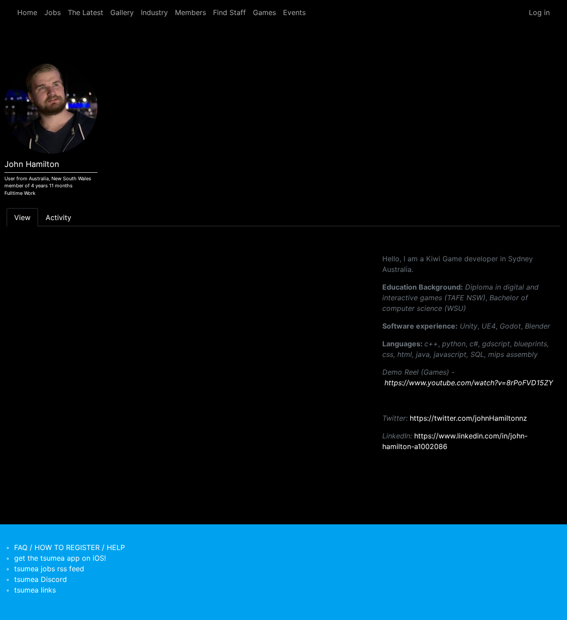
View (22, 217)
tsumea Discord (40, 579)
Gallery (122, 12)
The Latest (85, 12)
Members (190, 12)
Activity (58, 217)
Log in (539, 12)
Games (264, 12)
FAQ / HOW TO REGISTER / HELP (69, 547)
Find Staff (229, 12)
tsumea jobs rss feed (49, 568)
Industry (154, 12)
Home (27, 12)
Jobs (52, 12)
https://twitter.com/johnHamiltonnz (468, 418)
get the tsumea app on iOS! (60, 558)
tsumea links (35, 589)
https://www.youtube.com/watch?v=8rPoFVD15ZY (468, 382)
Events (294, 12)
